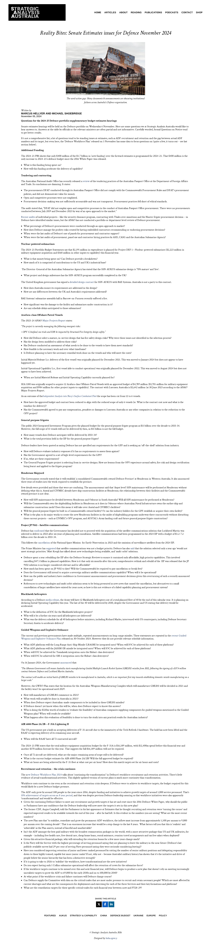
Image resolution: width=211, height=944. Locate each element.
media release (52, 600)
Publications (153, 12)
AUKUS (63, 916)
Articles (110, 12)
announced (66, 662)
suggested (51, 548)
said (132, 548)
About (123, 12)
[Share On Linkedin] (111, 904)
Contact (187, 12)
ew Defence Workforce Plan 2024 (44, 774)
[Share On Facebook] (105, 904)
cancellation (44, 542)
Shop (199, 12)
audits (32, 217)
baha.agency (111, 938)
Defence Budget (120, 916)
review (86, 181)
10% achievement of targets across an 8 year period (46, 795)
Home (97, 12)
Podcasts (171, 12)
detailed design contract (82, 282)
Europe (151, 916)
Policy (163, 916)
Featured (50, 916)
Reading (136, 12)
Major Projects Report (54, 320)
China (103, 916)
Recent (24, 217)
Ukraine (138, 916)
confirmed (39, 530)
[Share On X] (99, 904)
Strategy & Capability (83, 916)
